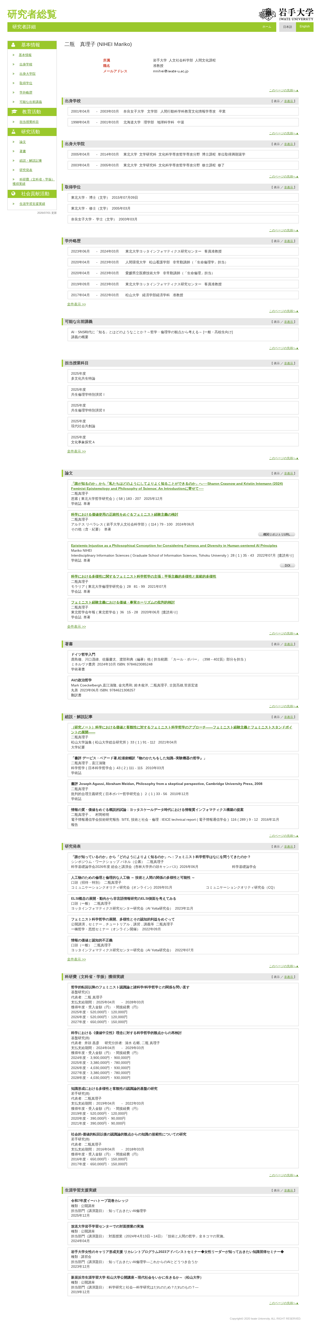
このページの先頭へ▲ (284, 90)
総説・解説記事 (31, 160)
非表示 (289, 101)
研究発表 (26, 170)
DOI (287, 565)
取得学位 (26, 83)
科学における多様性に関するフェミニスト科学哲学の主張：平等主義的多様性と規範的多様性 (143, 576)
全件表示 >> (76, 304)
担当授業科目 (29, 122)
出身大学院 (28, 74)
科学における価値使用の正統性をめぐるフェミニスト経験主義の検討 (124, 514)
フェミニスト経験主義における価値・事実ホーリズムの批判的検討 (123, 602)
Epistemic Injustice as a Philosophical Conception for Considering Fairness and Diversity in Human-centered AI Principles (174, 545)
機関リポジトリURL (276, 534)
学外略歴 (26, 92)
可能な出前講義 (31, 102)
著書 (23, 151)
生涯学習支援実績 (32, 204)
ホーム (266, 26)
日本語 (287, 27)
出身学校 (26, 64)
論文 (23, 142)
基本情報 (25, 55)
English (305, 26)
